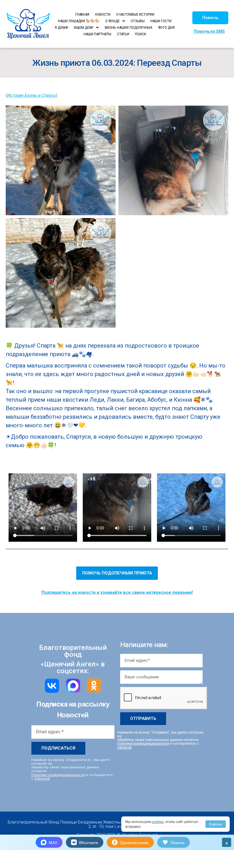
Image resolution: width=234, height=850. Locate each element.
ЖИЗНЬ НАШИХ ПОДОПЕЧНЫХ (128, 27)
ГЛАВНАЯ (82, 14)
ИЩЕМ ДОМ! (83, 27)
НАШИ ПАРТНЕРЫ (97, 34)
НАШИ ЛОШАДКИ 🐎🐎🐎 (79, 21)
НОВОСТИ (102, 14)
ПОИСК (140, 34)
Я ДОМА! (61, 27)
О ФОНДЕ (112, 21)
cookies (158, 821)
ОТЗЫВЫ (138, 21)
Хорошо (215, 824)
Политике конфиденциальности (58, 774)
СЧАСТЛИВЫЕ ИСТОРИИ (135, 14)
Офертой (42, 778)
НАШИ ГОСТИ (161, 21)
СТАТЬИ (123, 34)
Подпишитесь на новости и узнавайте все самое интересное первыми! (117, 592)
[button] (210, 17)
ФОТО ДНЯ (166, 27)
